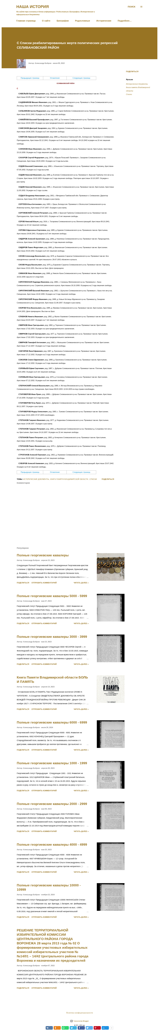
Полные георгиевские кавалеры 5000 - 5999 (52, 596)
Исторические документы (137, 84)
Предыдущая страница (30, 78)
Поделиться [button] (132, 71)
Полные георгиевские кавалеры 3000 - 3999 (52, 636)
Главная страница (26, 21)
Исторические (103, 21)
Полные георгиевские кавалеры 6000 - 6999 (52, 722)
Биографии (63, 21)
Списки (129, 94)
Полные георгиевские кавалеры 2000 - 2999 (52, 804)
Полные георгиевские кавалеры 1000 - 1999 (52, 763)
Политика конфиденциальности (79, 1013)
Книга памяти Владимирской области (138, 89)
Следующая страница (81, 78)
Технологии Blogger (81, 1021)
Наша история (32, 6)
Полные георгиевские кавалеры (43, 555)
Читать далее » (81, 583)
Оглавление (55, 78)
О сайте (46, 21)
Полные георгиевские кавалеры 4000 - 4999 (52, 844)
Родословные (82, 21)
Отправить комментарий (44, 583)
